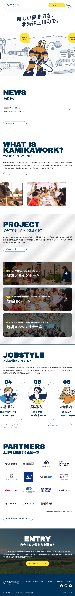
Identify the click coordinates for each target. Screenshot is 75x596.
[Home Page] (13, 5)
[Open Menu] (68, 5)
